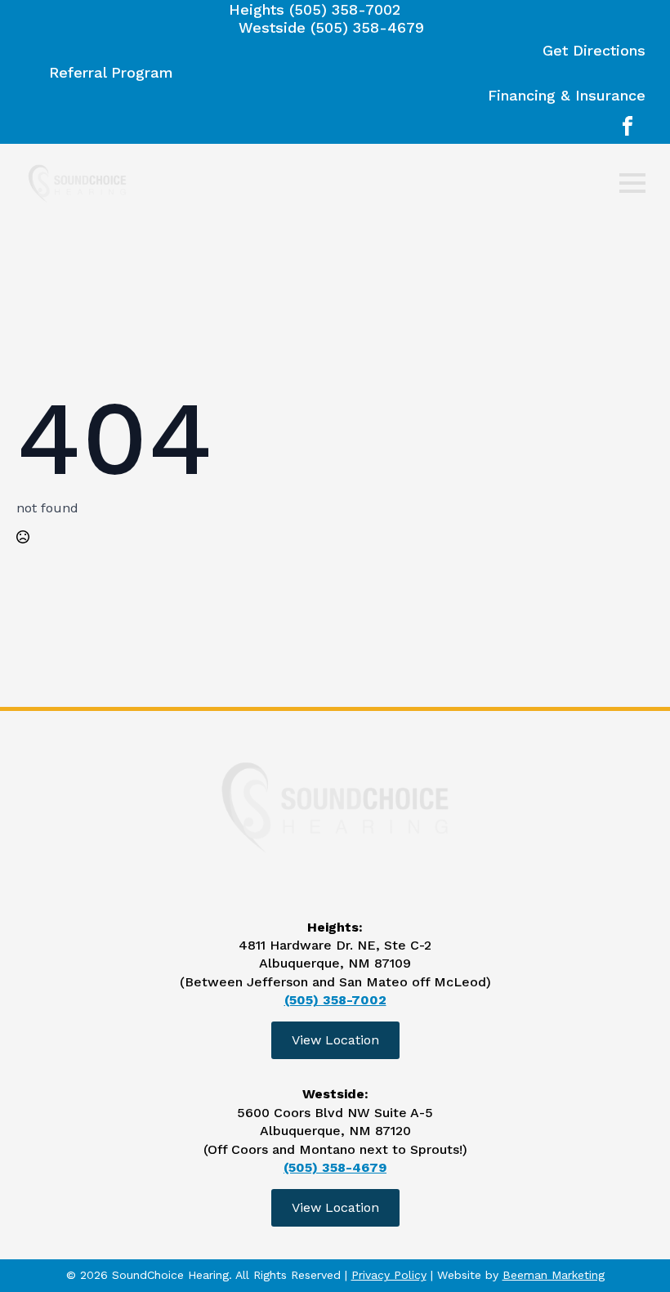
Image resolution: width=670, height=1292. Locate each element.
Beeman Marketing (553, 1274)
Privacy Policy (389, 1274)
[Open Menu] (632, 183)
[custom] (627, 126)
